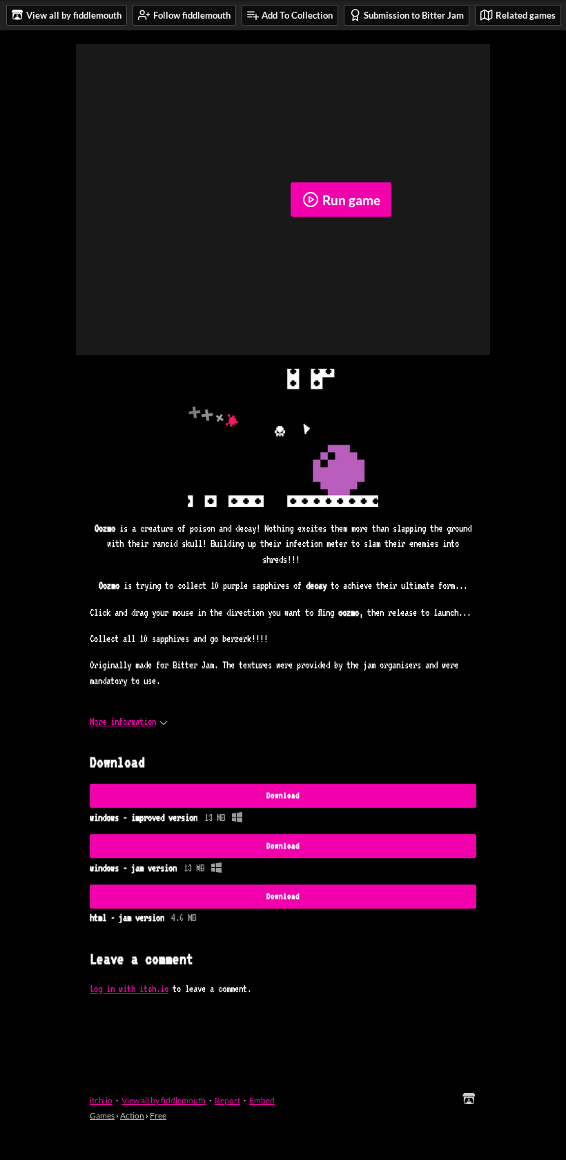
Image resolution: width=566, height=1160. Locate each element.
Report (227, 1100)
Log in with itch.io (129, 988)
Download (283, 795)
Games (102, 1115)
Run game (351, 200)
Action (132, 1115)
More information (123, 721)
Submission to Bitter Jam (414, 15)
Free (158, 1115)
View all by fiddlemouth (163, 1100)
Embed (262, 1100)
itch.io (101, 1100)
